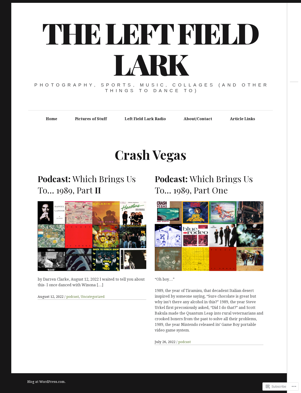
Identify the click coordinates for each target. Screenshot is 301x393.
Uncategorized (93, 297)
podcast (72, 297)
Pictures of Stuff (91, 119)
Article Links (242, 119)
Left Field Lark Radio (145, 119)
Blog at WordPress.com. (46, 382)
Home (51, 119)
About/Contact (198, 119)
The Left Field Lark (150, 48)
